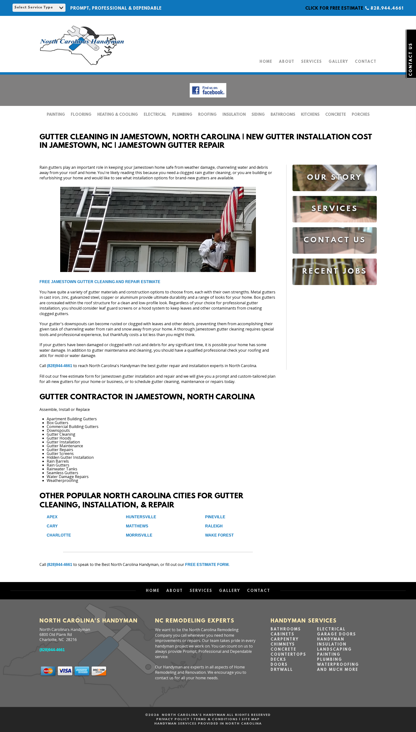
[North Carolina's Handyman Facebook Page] (208, 99)
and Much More (337, 670)
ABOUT (286, 62)
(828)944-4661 (59, 366)
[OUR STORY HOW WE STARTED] (334, 195)
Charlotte (59, 535)
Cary (52, 526)
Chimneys (283, 644)
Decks (278, 660)
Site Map (251, 719)
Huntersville (141, 517)
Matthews (137, 526)
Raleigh (214, 526)
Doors (279, 665)
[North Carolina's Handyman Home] (81, 67)
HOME (266, 62)
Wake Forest (219, 535)
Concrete (335, 115)
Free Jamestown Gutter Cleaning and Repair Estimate (99, 282)
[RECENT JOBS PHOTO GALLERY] (334, 288)
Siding (258, 115)
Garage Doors (336, 634)
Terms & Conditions (215, 719)
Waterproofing (338, 665)
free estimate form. (207, 565)
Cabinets (282, 634)
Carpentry (285, 639)
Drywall (282, 670)
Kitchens (310, 115)
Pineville (215, 517)
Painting (56, 115)
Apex (52, 517)
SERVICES (311, 62)
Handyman (330, 639)
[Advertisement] (334, 331)
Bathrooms (283, 115)
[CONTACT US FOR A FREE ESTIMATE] (334, 257)
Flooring (81, 115)
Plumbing (182, 115)
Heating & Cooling (117, 115)
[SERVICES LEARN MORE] (334, 226)
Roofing (207, 115)
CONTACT (366, 62)
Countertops (288, 655)
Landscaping (334, 650)
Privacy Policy (173, 719)
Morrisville (139, 535)
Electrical (155, 115)
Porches (361, 115)
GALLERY (338, 62)
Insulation (234, 115)
